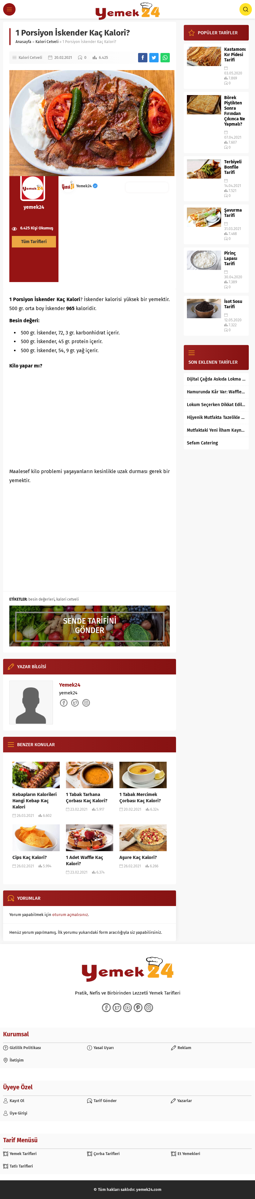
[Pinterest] (138, 1007)
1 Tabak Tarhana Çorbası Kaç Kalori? (86, 797)
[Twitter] (117, 1007)
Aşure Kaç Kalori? (138, 857)
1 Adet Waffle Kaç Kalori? (84, 860)
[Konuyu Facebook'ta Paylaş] (142, 57)
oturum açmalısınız (70, 914)
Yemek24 (84, 186)
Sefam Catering (202, 443)
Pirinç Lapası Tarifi (230, 258)
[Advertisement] (89, 417)
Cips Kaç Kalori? (29, 857)
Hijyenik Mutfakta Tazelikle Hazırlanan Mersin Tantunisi (216, 417)
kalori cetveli (67, 599)
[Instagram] (148, 1007)
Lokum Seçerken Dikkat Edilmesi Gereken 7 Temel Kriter (216, 404)
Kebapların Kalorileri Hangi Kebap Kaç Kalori (34, 801)
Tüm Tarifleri (34, 241)
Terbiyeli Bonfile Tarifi (233, 167)
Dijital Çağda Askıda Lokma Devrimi (216, 379)
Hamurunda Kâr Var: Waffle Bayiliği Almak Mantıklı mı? (216, 392)
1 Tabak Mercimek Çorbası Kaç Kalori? (140, 797)
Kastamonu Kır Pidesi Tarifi (235, 55)
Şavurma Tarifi (233, 213)
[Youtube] (127, 1007)
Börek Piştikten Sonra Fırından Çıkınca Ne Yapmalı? (234, 111)
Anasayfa (23, 42)
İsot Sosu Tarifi (233, 304)
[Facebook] (106, 1007)
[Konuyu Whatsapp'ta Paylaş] (165, 57)
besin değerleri (41, 599)
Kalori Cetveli (46, 42)
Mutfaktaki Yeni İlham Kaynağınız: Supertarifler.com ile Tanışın (216, 430)
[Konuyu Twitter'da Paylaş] (154, 57)
